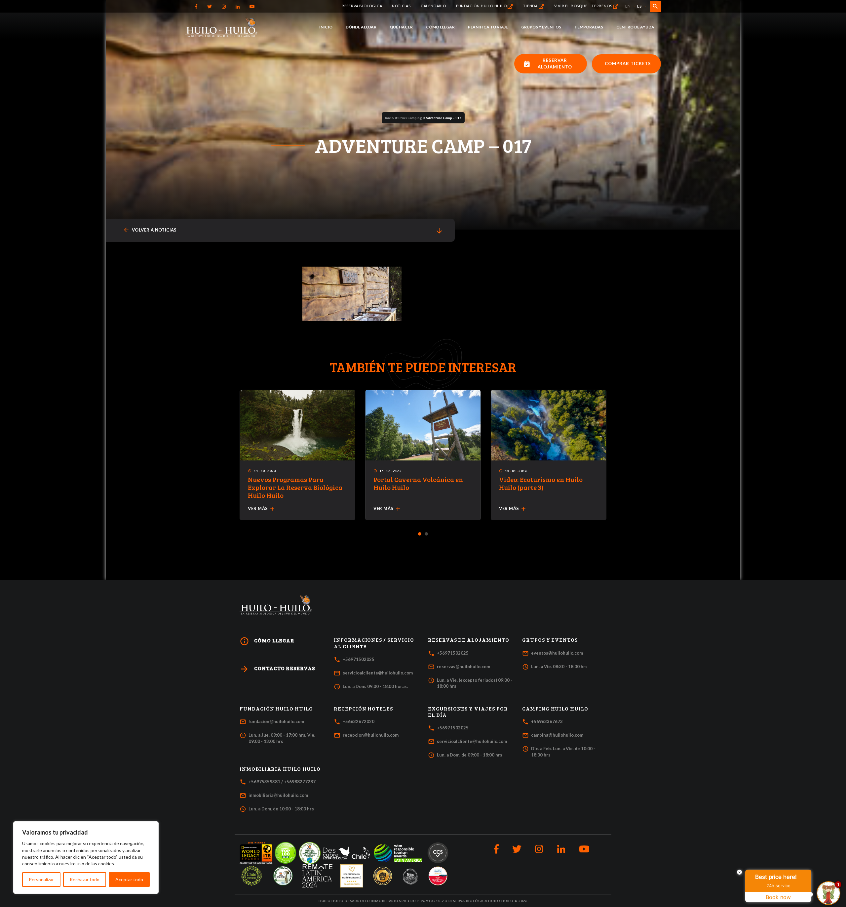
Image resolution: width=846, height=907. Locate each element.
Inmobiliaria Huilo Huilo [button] (280, 768)
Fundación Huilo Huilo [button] (276, 708)
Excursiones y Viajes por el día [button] (468, 711)
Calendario (433, 6)
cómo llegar (267, 641)
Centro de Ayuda (635, 26)
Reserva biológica (362, 6)
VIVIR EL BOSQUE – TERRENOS (583, 6)
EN (628, 6)
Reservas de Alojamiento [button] (468, 639)
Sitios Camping (410, 118)
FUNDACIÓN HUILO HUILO (482, 6)
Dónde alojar (361, 26)
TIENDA (531, 6)
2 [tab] (426, 534)
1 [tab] (419, 534)
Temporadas (588, 26)
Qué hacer (401, 26)
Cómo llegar (440, 26)
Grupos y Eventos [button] (550, 639)
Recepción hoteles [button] (363, 708)
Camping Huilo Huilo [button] (555, 708)
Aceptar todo (129, 879)
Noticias (401, 6)
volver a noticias (150, 230)
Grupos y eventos (541, 26)
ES (639, 6)
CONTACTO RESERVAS (277, 669)
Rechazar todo (84, 879)
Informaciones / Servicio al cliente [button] (374, 642)
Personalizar (41, 879)
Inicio (325, 26)
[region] (86, 857)
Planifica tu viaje (488, 26)
